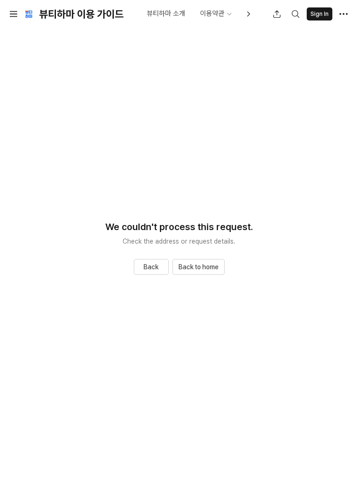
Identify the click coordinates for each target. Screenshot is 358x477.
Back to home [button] (199, 267)
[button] (14, 14)
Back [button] (151, 267)
